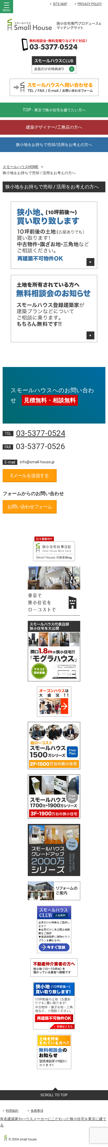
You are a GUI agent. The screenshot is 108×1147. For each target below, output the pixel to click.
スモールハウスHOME (21, 167)
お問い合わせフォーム (29, 506)
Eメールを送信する (30, 475)
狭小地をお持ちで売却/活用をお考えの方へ (54, 144)
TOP (54, 109)
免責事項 (37, 1111)
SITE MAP (60, 4)
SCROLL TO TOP (54, 1095)
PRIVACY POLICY (90, 4)
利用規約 (12, 1111)
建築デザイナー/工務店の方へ (54, 127)
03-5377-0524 (40, 433)
